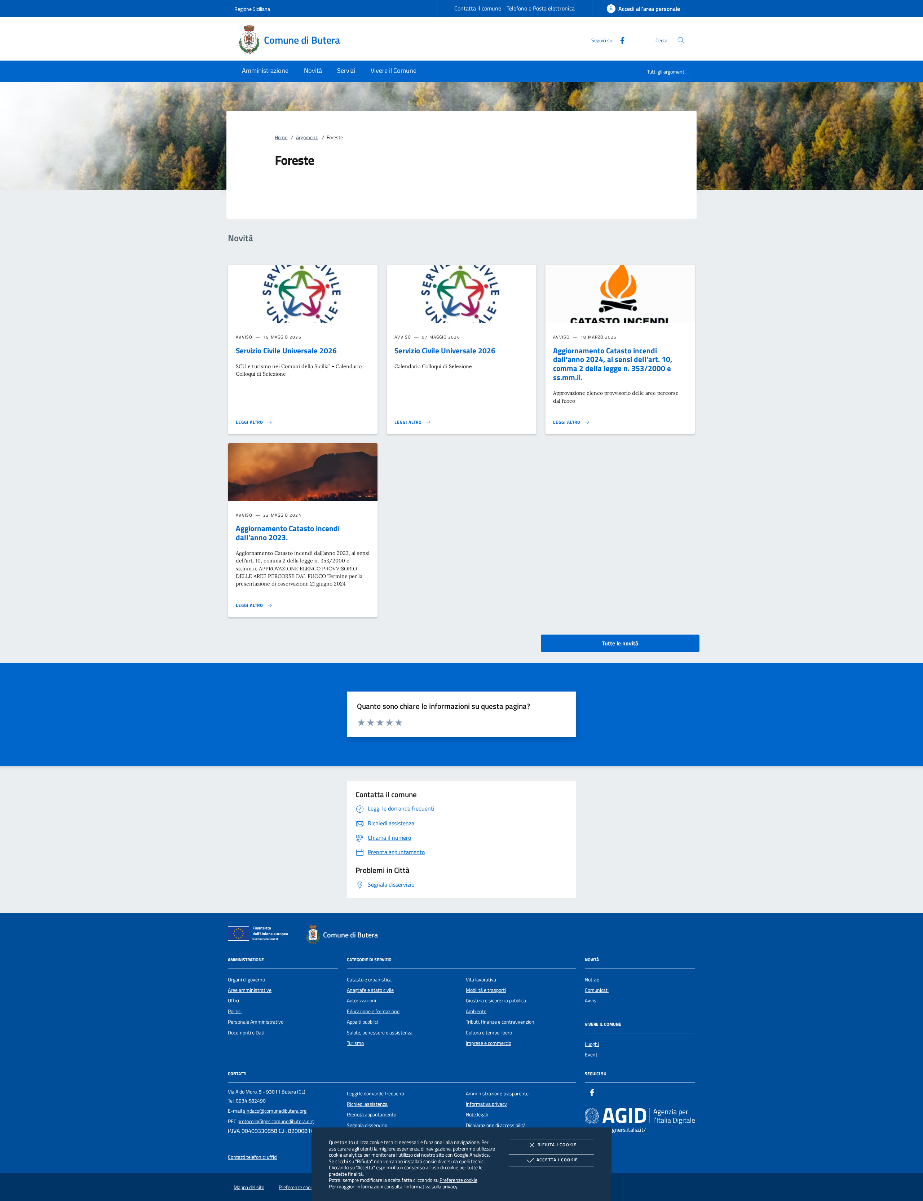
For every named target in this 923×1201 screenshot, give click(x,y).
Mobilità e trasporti (486, 990)
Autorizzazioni (361, 1000)
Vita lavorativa (481, 980)
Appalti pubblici (362, 1022)
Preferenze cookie (458, 1180)
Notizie (592, 980)
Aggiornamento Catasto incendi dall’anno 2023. (288, 532)
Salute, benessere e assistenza (379, 1033)
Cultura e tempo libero (489, 1033)
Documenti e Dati (246, 1033)
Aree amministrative (249, 990)
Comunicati (597, 990)
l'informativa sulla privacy (430, 1186)
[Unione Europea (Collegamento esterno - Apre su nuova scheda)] (260, 935)
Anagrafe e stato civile (370, 990)
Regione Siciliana (252, 9)
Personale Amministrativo (255, 1022)
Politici (235, 1011)
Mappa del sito (249, 1187)
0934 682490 (251, 1101)
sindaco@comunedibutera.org (274, 1111)
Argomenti (307, 137)
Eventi (592, 1055)
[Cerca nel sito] (681, 40)
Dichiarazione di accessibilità (496, 1125)
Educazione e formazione (373, 1011)
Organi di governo (246, 980)
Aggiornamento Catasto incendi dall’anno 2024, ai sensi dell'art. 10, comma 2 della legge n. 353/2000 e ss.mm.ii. (612, 364)
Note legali (477, 1114)
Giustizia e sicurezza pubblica (496, 1000)
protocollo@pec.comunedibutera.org (276, 1121)
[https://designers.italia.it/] (640, 1116)
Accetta (557, 1159)
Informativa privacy (486, 1104)
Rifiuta (557, 1144)
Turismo (355, 1043)
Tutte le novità (620, 643)
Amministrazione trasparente (497, 1094)
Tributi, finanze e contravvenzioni (500, 1022)
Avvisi (591, 1000)
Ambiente (476, 1011)
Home (281, 137)
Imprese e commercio (488, 1043)
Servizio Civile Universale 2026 (286, 350)
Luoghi (592, 1044)
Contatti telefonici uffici (252, 1157)
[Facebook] (619, 40)
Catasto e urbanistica (369, 980)
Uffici (233, 1000)
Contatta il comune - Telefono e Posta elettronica (514, 8)
